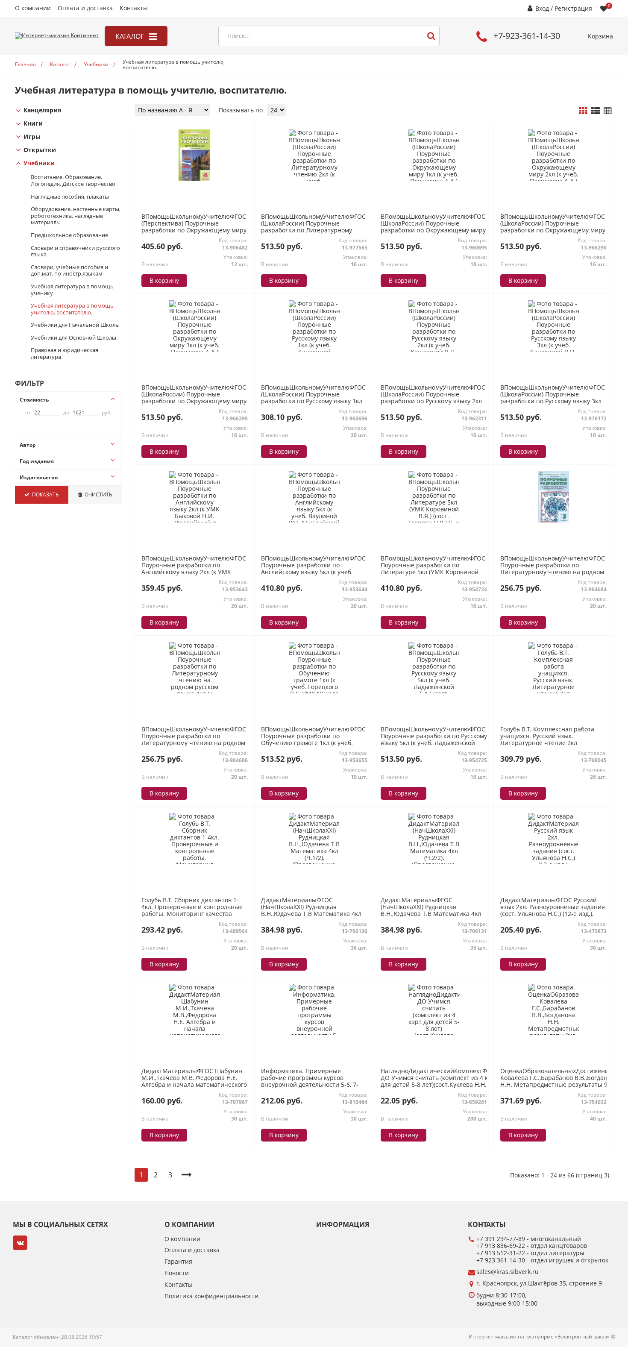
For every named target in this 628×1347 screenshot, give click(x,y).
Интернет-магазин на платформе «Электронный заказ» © (542, 1336)
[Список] (595, 111)
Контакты (134, 8)
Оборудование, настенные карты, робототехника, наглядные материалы (75, 216)
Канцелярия (42, 110)
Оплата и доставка (85, 8)
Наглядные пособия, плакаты (70, 197)
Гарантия (178, 1261)
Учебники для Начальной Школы (75, 325)
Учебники (39, 163)
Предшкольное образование (69, 235)
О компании (33, 8)
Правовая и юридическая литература (64, 353)
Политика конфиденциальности (211, 1296)
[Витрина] (583, 111)
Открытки (39, 150)
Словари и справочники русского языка (75, 251)
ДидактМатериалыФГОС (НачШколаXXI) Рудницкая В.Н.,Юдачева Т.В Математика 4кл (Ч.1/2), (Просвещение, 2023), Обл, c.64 (311, 914)
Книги (33, 123)
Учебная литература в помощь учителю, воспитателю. (72, 309)
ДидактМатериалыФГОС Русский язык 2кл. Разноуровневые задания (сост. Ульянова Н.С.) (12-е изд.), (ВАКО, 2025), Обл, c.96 (552, 910)
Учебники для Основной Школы (73, 338)
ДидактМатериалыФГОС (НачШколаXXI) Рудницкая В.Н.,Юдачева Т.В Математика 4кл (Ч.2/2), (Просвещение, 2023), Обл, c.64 (431, 914)
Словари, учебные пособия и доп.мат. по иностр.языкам (69, 270)
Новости (176, 1273)
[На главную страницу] (57, 36)
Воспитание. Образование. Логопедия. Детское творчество (73, 180)
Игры (32, 137)
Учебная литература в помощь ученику (72, 289)
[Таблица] (607, 111)
